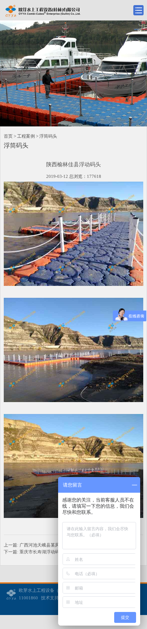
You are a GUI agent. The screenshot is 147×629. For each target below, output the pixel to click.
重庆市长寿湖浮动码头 (41, 551)
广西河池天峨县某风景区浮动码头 (52, 545)
